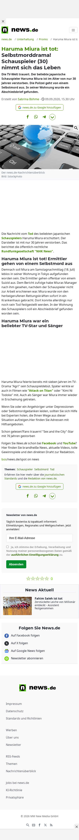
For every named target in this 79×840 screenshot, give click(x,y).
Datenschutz (15, 711)
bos (4, 459)
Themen (11, 764)
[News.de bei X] (45, 825)
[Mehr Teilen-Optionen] (52, 117)
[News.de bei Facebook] (39, 825)
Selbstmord (41, 469)
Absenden (16, 564)
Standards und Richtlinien (24, 718)
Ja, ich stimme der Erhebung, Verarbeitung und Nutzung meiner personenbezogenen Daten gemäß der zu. (39, 550)
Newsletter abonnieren (26, 658)
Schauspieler (25, 469)
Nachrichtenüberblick (21, 771)
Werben (11, 730)
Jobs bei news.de (17, 783)
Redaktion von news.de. (42, 478)
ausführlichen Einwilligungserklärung (35, 554)
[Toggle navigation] (73, 30)
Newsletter (13, 745)
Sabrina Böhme (28, 99)
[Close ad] (3, 21)
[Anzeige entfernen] (76, 826)
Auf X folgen (19, 643)
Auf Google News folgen (27, 651)
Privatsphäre (15, 797)
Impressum (14, 704)
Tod (52, 469)
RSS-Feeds (13, 756)
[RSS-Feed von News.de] (51, 825)
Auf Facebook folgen (25, 635)
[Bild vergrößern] (76, 128)
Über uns (12, 737)
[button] (39, 107)
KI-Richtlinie (14, 790)
